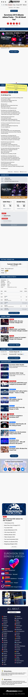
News (6, 4)
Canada (5, 635)
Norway (18, 633)
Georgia (5, 649)
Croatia (5, 636)
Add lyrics (17, 171)
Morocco (18, 627)
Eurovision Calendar (13, 358)
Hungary (5, 655)
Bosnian (15, 92)
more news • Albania (14, 345)
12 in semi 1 (24, 309)
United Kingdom (20, 660)
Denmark (5, 642)
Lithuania (18, 616)
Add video (11, 171)
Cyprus (5, 638)
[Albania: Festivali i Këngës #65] (20, 352)
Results (10, 4)
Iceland (5, 657)
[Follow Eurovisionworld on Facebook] (1, 2)
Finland (5, 646)
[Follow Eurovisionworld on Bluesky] (22, 469)
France (5, 648)
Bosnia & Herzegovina (8, 631)
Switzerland (19, 655)
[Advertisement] (14, 69)
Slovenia (18, 649)
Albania (5, 616)
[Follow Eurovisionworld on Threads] (18, 469)
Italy (4, 662)
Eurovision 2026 (14, 555)
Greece (5, 653)
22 (20, 306)
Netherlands (19, 629)
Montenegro (19, 625)
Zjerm (7, 300)
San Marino (18, 642)
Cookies (16, 693)
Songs (14, 4)
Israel (4, 660)
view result (14, 546)
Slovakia (18, 648)
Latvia (4, 664)
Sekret (6, 309)
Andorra (5, 618)
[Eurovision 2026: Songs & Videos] (14, 563)
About (4, 693)
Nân (5, 297)
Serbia (17, 644)
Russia (17, 640)
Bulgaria (5, 633)
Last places (3, 284)
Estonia (5, 644)
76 (26, 306)
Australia (5, 622)
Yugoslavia (18, 662)
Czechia (5, 640)
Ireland (5, 659)
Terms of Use (11, 693)
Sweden (18, 653)
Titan (5, 303)
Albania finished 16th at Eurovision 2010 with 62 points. (16, 87)
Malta (17, 620)
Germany (5, 651)
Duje (9, 306)
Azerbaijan (5, 625)
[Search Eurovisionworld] (2, 5)
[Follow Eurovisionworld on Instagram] (3, 2)
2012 (10, 282)
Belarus (5, 627)
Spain (17, 651)
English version (4, 92)
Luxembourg (19, 618)
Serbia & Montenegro (20, 646)
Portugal (18, 636)
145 (26, 296)
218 (26, 299)
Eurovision (11, 7)
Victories (2, 281)
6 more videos (13, 51)
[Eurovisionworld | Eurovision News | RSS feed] (24, 693)
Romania (18, 638)
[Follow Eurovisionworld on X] (5, 2)
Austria (5, 624)
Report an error (24, 171)
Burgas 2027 (19, 4)
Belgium (5, 629)
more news (14, 456)
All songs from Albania (13, 312)
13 (20, 296)
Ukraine (18, 659)
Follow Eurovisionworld (14, 462)
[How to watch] (21, 352)
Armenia (5, 620)
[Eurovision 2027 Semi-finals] (23, 354)
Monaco (18, 624)
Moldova (18, 622)
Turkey (17, 657)
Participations (3, 280)
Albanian (11, 92)
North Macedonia (20, 631)
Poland (18, 635)
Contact (7, 693)
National (25, 4)
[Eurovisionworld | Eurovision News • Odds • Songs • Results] (14, 1)
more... (25, 288)
